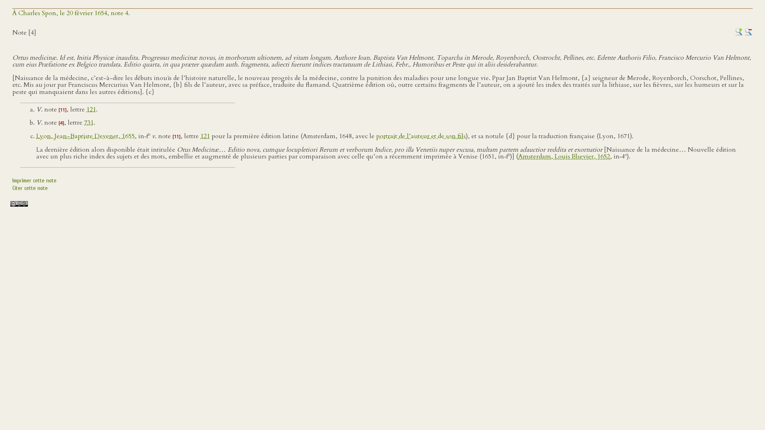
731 (89, 122)
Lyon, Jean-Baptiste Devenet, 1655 (85, 136)
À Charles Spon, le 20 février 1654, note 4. (71, 13)
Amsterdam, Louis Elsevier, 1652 (564, 156)
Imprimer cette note (34, 180)
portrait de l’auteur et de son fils (421, 136)
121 (91, 109)
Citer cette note (30, 188)
